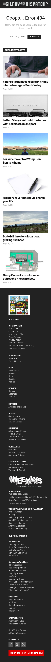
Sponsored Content (17, 523)
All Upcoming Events (17, 431)
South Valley (13, 611)
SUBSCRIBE (13, 319)
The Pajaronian (15, 587)
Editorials (12, 394)
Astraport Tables (15, 467)
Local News (13, 370)
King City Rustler (15, 573)
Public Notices (14, 361)
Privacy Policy (14, 340)
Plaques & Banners (16, 348)
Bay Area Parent (15, 599)
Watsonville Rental (16, 470)
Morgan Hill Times (16, 579)
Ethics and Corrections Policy (21, 345)
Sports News (14, 416)
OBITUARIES (14, 447)
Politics (11, 382)
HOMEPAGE (34, 37)
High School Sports (16, 419)
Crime (11, 376)
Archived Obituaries (17, 452)
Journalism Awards (17, 624)
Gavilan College (15, 422)
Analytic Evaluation (16, 526)
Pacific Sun (13, 556)
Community (13, 391)
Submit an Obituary (16, 455)
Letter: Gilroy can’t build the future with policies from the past (24, 122)
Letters (11, 397)
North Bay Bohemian (17, 553)
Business (12, 373)
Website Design (15, 512)
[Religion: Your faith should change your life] (25, 183)
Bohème (12, 602)
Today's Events (14, 434)
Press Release (14, 337)
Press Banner (14, 582)
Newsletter (13, 328)
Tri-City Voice (14, 590)
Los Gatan (13, 576)
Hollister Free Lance (17, 570)
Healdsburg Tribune (17, 568)
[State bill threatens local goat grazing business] (25, 222)
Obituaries (12, 449)
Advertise (12, 358)
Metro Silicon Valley (17, 550)
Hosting (11, 514)
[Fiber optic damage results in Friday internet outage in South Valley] (25, 67)
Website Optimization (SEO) (20, 517)
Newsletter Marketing (17, 529)
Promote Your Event (17, 439)
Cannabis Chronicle (17, 605)
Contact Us (13, 331)
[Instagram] (17, 644)
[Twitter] (23, 644)
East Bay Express (16, 544)
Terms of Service (15, 343)
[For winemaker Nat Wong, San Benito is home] (25, 144)
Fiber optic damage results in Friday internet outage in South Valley (25, 83)
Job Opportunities (16, 621)
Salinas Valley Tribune (17, 585)
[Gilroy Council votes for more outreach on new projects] (25, 260)
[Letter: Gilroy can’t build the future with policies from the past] (25, 106)
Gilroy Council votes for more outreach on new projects (21, 276)
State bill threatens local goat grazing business (21, 238)
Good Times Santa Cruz (18, 547)
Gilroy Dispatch (15, 565)
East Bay (12, 608)
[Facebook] (10, 644)
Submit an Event (15, 437)
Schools (11, 379)
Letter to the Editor (16, 334)
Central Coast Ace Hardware (20, 464)
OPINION (12, 388)
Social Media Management (20, 520)
